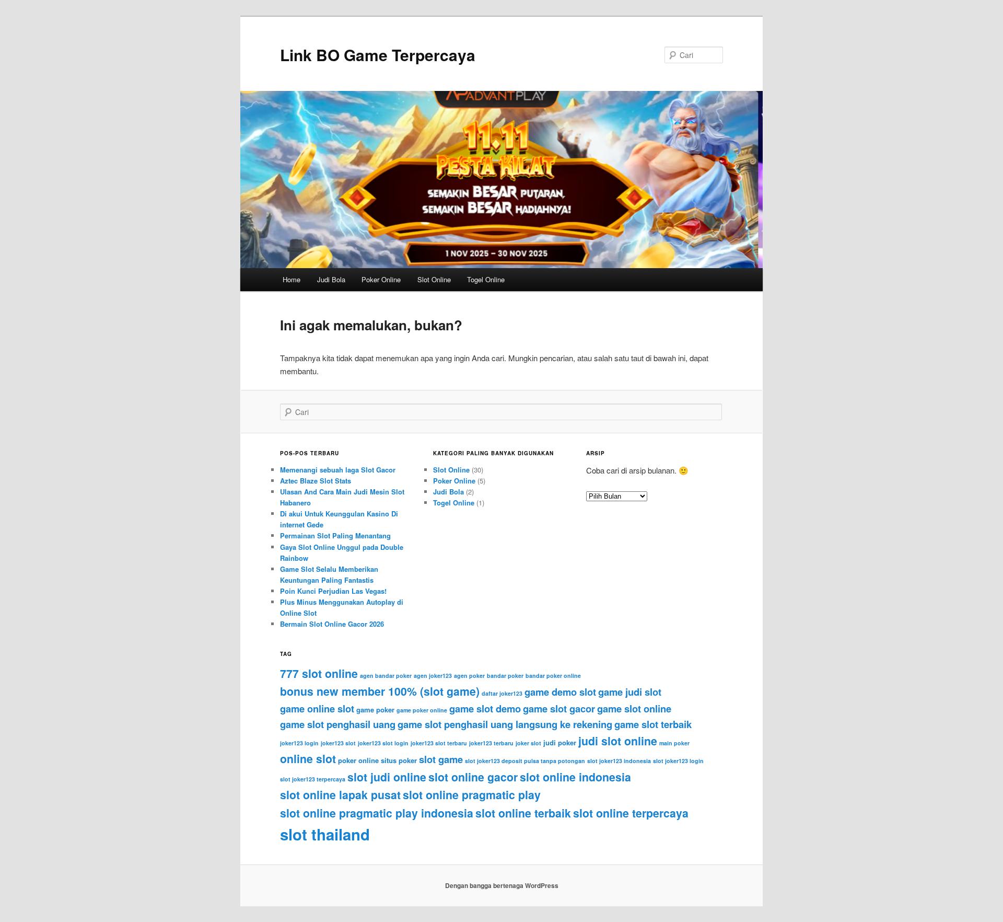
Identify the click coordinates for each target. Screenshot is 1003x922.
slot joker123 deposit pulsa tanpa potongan (525, 761)
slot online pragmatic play (472, 795)
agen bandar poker (386, 675)
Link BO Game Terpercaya (377, 54)
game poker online (421, 710)
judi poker (559, 742)
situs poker (399, 760)
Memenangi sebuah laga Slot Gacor (337, 470)
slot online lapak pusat (340, 795)
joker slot (528, 743)
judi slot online (617, 741)
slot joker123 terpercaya (312, 779)
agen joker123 (433, 675)
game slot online (634, 708)
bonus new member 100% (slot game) (380, 691)
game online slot (317, 708)
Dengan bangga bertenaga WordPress (501, 885)
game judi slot (629, 692)
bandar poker (505, 675)
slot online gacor (473, 777)
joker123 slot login (383, 743)
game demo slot (560, 692)
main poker (674, 743)
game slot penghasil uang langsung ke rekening (505, 724)
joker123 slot (338, 743)
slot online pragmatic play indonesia (376, 813)
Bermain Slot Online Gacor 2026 (332, 624)
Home (291, 279)
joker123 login (299, 743)
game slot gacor (559, 708)
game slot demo (485, 708)
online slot (308, 759)
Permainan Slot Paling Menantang (335, 535)
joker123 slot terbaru (439, 743)
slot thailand (325, 834)
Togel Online (486, 279)
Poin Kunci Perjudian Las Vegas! (333, 591)
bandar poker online (553, 675)
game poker (375, 709)
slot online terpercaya (631, 813)
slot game (441, 759)
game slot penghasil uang (337, 724)
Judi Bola (331, 279)
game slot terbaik (653, 724)
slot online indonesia (575, 777)
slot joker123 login (678, 761)
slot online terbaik (523, 813)
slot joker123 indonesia (619, 761)
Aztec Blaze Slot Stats (315, 481)
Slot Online (434, 279)
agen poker (469, 675)
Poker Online (381, 279)
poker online (358, 760)
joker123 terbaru (491, 743)
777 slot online (319, 673)
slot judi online (386, 777)
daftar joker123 (502, 693)
